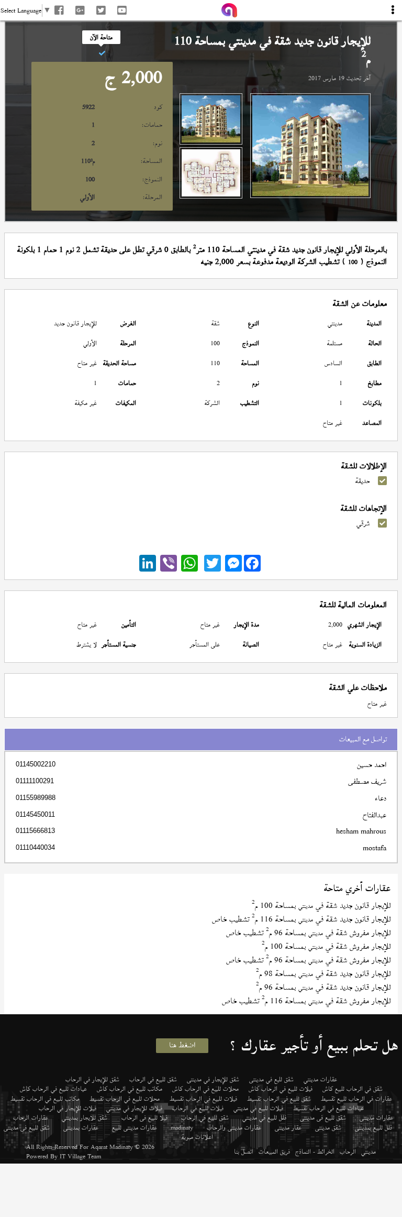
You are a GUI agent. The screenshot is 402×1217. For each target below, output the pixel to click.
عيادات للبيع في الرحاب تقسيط (328, 1108)
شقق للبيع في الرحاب (153, 1079)
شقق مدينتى (328, 1127)
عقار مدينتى (288, 1127)
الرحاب (348, 1151)
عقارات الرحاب (30, 1117)
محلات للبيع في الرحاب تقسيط (125, 1098)
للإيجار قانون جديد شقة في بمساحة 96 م (323, 987)
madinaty (182, 1127)
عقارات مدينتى (376, 1117)
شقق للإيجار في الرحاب (92, 1079)
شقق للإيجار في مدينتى (213, 1079)
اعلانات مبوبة (197, 1137)
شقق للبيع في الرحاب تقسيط (279, 1098)
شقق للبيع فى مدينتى (323, 1117)
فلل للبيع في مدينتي (264, 1117)
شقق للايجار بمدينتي (84, 1117)
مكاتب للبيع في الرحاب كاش (129, 1088)
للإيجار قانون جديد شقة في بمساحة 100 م (321, 906)
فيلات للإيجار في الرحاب (67, 1108)
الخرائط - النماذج (314, 1151)
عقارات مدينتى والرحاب (234, 1127)
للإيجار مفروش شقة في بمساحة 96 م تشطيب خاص (308, 933)
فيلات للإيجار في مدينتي (134, 1108)
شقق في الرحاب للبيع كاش (352, 1088)
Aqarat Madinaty (112, 1147)
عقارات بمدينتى (80, 1127)
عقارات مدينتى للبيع (134, 1127)
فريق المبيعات (274, 1151)
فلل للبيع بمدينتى (373, 1127)
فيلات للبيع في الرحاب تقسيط (203, 1098)
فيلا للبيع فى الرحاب (144, 1117)
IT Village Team (80, 1156)
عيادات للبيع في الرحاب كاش (53, 1088)
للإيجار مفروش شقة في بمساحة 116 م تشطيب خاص (306, 1001)
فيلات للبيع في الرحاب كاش (280, 1088)
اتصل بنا (243, 1151)
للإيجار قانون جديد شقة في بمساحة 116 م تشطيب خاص (301, 919)
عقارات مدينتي (320, 1079)
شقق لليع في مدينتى (271, 1079)
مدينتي (368, 1151)
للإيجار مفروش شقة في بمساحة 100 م (326, 946)
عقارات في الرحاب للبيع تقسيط (356, 1098)
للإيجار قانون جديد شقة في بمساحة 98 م (323, 974)
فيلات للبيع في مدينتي (258, 1108)
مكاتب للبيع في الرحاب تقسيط (45, 1098)
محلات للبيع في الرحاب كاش (205, 1088)
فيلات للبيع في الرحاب (198, 1108)
